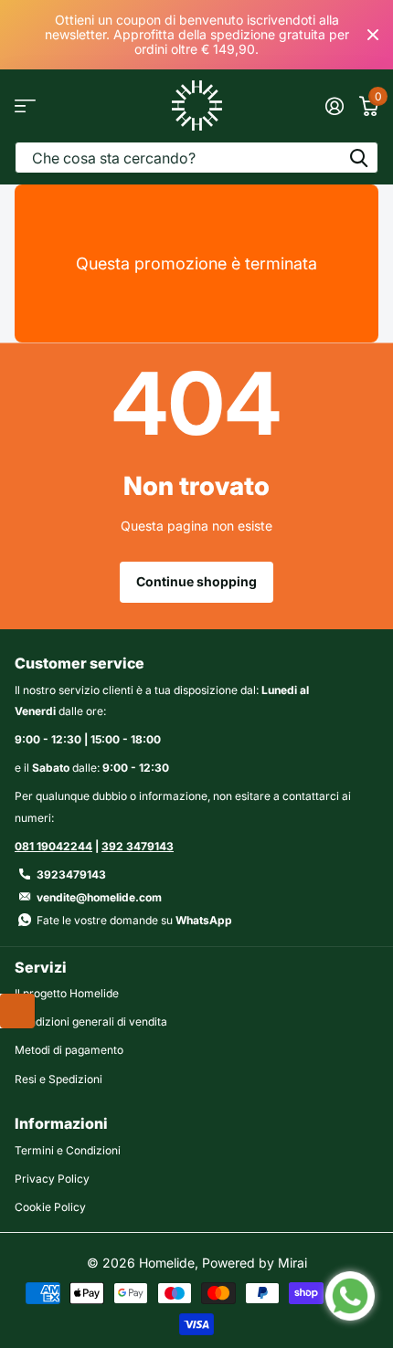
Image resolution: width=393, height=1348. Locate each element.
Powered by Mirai (254, 1262)
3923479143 (71, 874)
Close (373, 34)
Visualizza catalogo (25, 105)
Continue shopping (196, 581)
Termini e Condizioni (68, 1150)
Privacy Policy (52, 1178)
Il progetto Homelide (67, 993)
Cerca (358, 158)
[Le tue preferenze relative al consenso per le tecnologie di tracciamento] (17, 1011)
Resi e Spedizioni (58, 1079)
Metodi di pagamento (69, 1050)
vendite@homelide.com (99, 897)
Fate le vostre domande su (134, 920)
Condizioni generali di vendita (91, 1021)
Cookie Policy (50, 1207)
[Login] (334, 106)
